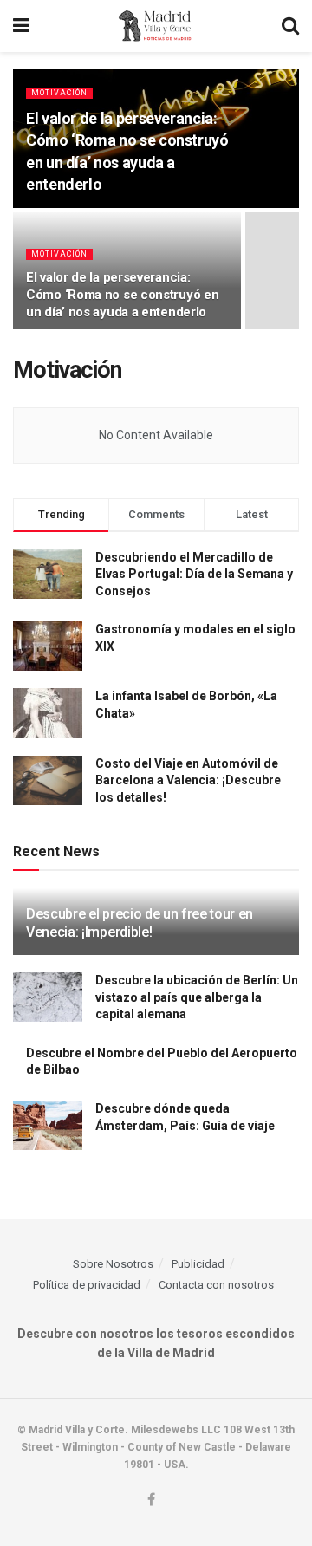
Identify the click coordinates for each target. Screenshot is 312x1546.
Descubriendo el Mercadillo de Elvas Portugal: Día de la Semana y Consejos (194, 574)
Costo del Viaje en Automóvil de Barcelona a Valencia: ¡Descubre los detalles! (188, 780)
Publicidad (198, 1263)
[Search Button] (290, 26)
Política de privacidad (86, 1284)
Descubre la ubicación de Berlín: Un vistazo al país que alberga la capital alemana (196, 997)
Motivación (59, 92)
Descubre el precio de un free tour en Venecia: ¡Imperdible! (139, 923)
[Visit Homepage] (155, 26)
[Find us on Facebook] (151, 1500)
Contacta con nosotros (216, 1284)
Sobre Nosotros (113, 1263)
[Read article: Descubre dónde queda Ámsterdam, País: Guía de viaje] (47, 1125)
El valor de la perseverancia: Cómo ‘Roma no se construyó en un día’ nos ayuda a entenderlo (122, 295)
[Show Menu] (21, 26)
